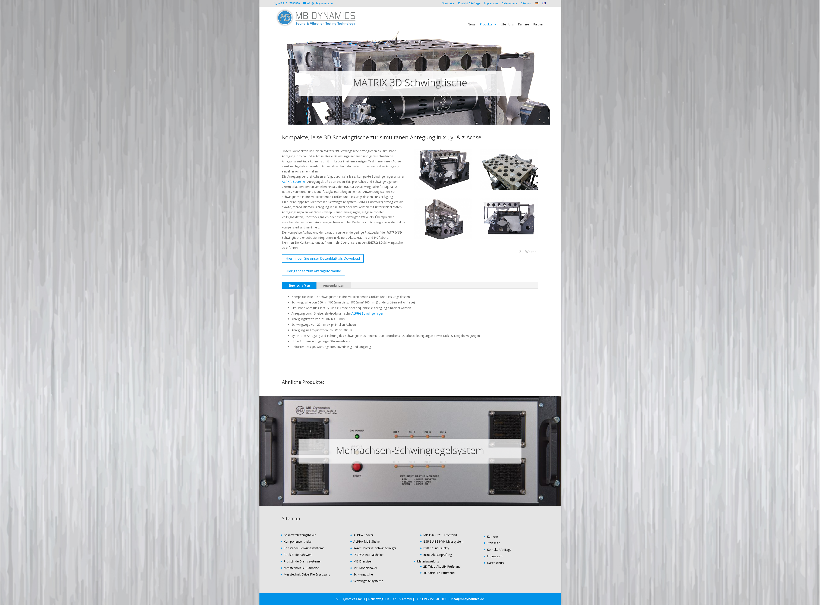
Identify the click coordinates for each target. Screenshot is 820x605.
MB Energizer (362, 561)
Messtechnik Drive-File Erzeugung (307, 574)
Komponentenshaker (298, 541)
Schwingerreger (367, 313)
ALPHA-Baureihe (293, 182)
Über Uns (507, 24)
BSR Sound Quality (436, 548)
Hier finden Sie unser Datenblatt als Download (323, 258)
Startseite (448, 3)
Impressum (491, 3)
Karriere (523, 24)
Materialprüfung (428, 561)
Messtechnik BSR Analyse (301, 568)
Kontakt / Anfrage (469, 3)
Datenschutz (509, 3)
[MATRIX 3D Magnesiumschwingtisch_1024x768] (509, 190)
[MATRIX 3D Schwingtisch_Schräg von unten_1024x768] (443, 239)
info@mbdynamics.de (467, 599)
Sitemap (526, 3)
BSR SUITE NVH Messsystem (443, 541)
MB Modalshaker (365, 568)
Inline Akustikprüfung (437, 555)
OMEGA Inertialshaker (368, 555)
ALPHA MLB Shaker (367, 541)
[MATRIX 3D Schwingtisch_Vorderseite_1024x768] (509, 239)
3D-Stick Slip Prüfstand (439, 573)
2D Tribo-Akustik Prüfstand (442, 566)
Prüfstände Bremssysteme (302, 561)
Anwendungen (333, 285)
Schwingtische (363, 574)
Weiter (530, 251)
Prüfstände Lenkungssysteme (304, 548)
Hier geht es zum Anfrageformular (313, 271)
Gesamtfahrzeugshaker (300, 535)
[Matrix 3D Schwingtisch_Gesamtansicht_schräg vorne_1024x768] (443, 190)
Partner (538, 24)
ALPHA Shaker (363, 535)
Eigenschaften (299, 285)
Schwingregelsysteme (368, 581)
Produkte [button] (486, 24)
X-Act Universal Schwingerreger (374, 548)
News (472, 24)
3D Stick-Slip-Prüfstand (410, 450)
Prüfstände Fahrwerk (298, 555)
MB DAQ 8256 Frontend (440, 535)
